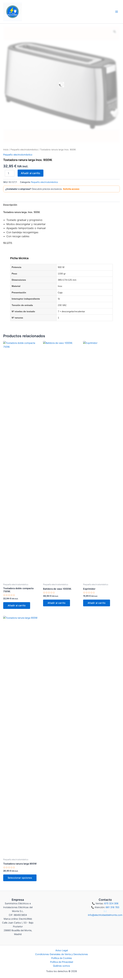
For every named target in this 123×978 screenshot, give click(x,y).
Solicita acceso (71, 189)
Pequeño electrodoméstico (24, 149)
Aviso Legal (61, 950)
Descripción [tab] (10, 204)
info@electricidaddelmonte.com (105, 915)
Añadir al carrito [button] (17, 605)
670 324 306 (111, 903)
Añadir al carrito (30, 173)
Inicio (5, 149)
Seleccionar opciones (20, 877)
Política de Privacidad (61, 962)
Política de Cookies (61, 958)
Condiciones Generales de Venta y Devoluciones (61, 954)
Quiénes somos (61, 965)
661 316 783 (112, 907)
